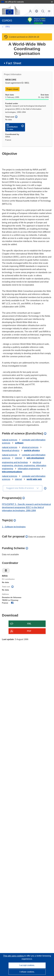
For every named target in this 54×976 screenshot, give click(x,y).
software (19, 443)
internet (18, 458)
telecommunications (12, 472)
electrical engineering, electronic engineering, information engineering (24, 465)
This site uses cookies (13, 956)
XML (29, 624)
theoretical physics (10, 450)
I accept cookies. (27, 965)
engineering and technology (15, 462)
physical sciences (30, 447)
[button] (36, 11)
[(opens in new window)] (11, 10)
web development (35, 458)
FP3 (8, 27)
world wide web (34, 479)
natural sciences (9, 440)
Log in (30, 11)
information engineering (29, 468)
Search (43, 11)
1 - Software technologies (14, 527)
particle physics (32, 450)
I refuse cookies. (27, 972)
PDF (29, 631)
